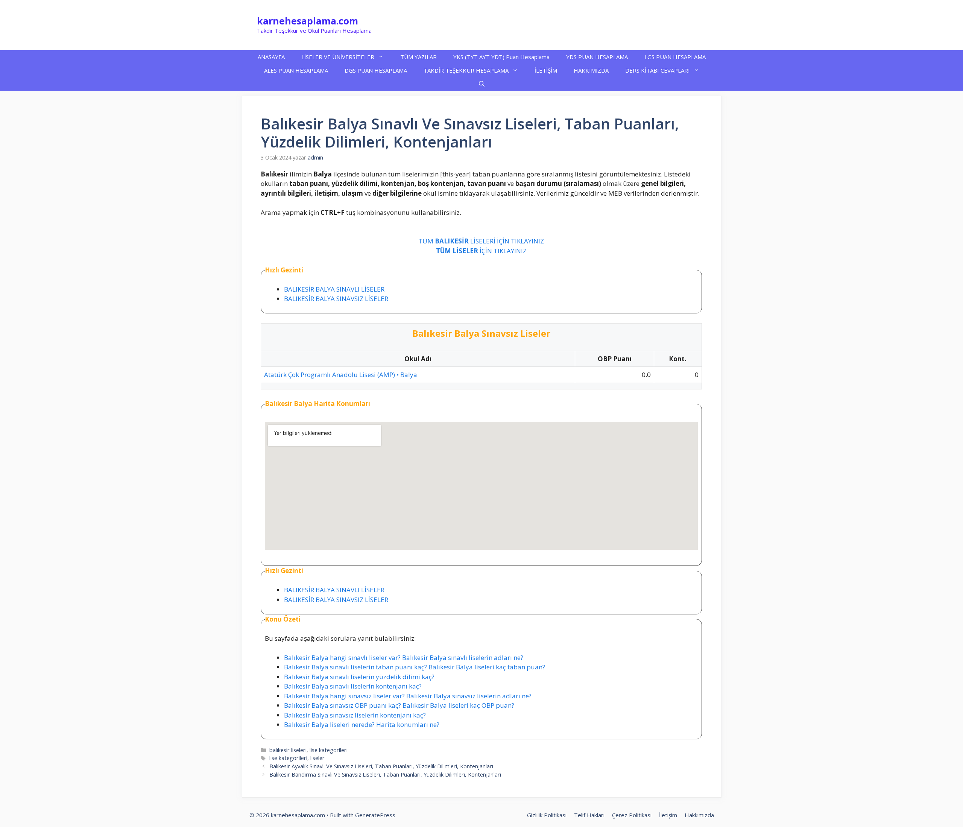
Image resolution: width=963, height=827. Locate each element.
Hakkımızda (699, 815)
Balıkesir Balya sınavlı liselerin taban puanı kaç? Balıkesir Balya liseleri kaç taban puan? (414, 667)
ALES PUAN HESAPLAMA (296, 70)
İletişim (668, 815)
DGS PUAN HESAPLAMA (376, 70)
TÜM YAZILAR (418, 57)
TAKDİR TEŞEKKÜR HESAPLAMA (466, 70)
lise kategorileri (329, 750)
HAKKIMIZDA (591, 70)
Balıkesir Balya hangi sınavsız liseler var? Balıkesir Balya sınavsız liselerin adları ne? (408, 696)
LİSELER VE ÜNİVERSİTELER (337, 57)
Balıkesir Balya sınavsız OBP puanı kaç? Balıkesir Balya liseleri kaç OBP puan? (399, 705)
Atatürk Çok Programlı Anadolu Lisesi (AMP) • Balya (340, 374)
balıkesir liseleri (288, 750)
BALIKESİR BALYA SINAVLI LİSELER (334, 289)
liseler (317, 758)
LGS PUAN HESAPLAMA (675, 57)
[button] (482, 84)
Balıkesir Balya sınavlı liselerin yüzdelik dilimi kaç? (359, 676)
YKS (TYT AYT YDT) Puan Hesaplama (501, 57)
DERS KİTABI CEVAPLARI (657, 70)
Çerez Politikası (632, 815)
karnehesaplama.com (307, 20)
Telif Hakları (589, 815)
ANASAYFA (271, 57)
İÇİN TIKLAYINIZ (481, 250)
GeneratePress (375, 815)
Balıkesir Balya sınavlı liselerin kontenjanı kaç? (353, 686)
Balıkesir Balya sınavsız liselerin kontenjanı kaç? (355, 715)
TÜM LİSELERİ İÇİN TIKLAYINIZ (481, 241)
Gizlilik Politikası (547, 815)
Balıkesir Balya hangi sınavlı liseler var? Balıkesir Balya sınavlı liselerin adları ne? (403, 657)
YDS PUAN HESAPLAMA (597, 57)
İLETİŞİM (546, 70)
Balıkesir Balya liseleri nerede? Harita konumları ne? (361, 724)
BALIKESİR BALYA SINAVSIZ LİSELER (336, 298)
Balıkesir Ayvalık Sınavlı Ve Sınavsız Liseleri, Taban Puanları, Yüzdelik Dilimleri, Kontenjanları (381, 766)
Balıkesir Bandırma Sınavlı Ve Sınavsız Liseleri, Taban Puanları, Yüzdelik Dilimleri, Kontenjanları (385, 774)
